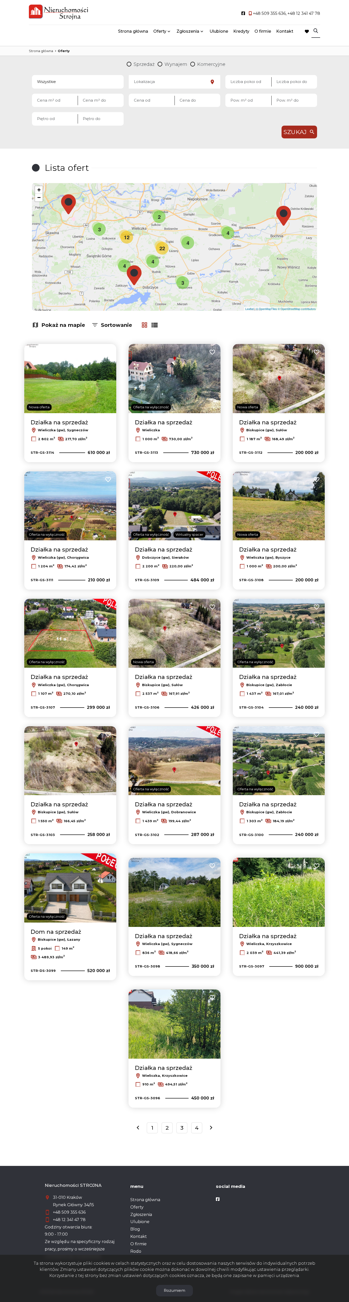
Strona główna (133, 31)
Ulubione (219, 31)
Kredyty (241, 31)
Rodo (135, 1251)
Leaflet (249, 309)
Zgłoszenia (141, 1214)
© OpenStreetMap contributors (297, 309)
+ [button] (39, 190)
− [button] (39, 197)
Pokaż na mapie (63, 325)
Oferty (159, 31)
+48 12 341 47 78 (69, 1219)
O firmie (262, 31)
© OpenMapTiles (266, 309)
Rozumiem (174, 1290)
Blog (135, 1229)
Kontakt (284, 31)
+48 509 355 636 (69, 1212)
